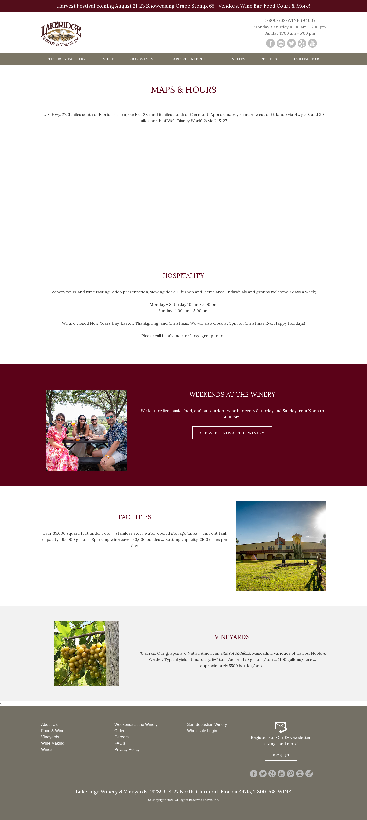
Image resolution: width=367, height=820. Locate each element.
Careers (121, 737)
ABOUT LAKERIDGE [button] (192, 58)
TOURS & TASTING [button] (66, 58)
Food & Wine (52, 731)
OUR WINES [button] (141, 58)
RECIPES (268, 58)
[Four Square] (309, 773)
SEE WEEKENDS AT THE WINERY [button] (232, 432)
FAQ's (119, 743)
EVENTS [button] (237, 58)
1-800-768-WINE (271, 791)
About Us (49, 724)
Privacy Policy (127, 749)
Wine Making (52, 743)
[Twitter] (291, 43)
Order (119, 731)
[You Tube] (312, 43)
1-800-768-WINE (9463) (290, 20)
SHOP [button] (108, 58)
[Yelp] (302, 43)
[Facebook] (270, 43)
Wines (46, 749)
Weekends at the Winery (136, 724)
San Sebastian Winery (207, 724)
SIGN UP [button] (281, 756)
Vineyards (50, 737)
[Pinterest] (290, 773)
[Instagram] (281, 43)
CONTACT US (307, 58)
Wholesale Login (202, 731)
